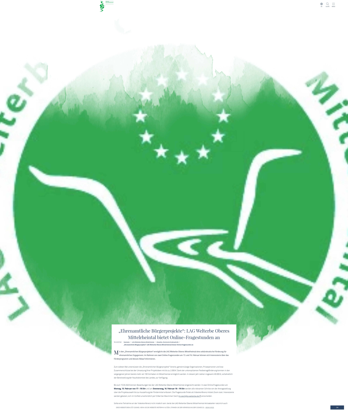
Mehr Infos (209, 407)
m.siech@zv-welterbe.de (189, 396)
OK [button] (337, 407)
